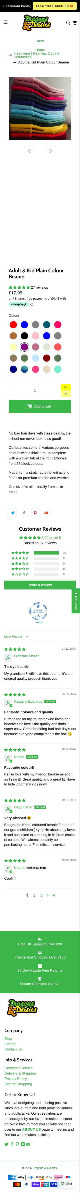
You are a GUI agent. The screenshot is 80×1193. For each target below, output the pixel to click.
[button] (19, 287)
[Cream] (46, 369)
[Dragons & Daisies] (36, 23)
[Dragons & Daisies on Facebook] (12, 1145)
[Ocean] (24, 369)
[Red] (13, 324)
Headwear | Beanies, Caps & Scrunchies (37, 55)
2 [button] (34, 895)
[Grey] (35, 324)
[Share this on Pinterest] (35, 513)
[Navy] (13, 369)
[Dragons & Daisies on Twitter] (6, 1145)
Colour (14, 315)
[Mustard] (13, 336)
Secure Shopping (18, 1084)
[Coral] (57, 347)
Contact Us (13, 1049)
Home (40, 50)
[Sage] (46, 347)
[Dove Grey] (57, 336)
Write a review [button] (40, 585)
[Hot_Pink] (57, 324)
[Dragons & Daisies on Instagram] (23, 1145)
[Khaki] (57, 358)
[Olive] (24, 358)
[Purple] (24, 347)
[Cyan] (35, 358)
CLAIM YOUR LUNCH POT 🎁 (54, 6)
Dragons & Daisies (44, 1168)
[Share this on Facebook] (24, 513)
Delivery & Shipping (20, 1073)
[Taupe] (13, 358)
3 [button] (41, 895)
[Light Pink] (35, 336)
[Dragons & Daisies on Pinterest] (17, 1145)
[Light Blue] (46, 336)
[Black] (24, 336)
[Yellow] (13, 347)
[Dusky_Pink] (35, 347)
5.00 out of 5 (51, 538)
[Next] (49, 151)
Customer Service (18, 1068)
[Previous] (31, 151)
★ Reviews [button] (76, 601)
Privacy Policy (15, 1079)
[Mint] (57, 369)
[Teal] (46, 324)
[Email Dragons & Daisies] (28, 1145)
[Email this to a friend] (46, 513)
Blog (8, 1038)
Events (9, 1044)
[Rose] (35, 369)
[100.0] (38, 611)
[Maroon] (46, 358)
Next (40, 41)
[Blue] (24, 324)
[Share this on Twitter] (13, 513)
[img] (15, 649)
